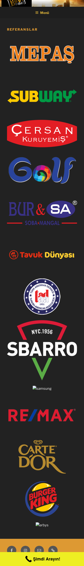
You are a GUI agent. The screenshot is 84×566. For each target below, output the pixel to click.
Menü (44, 13)
